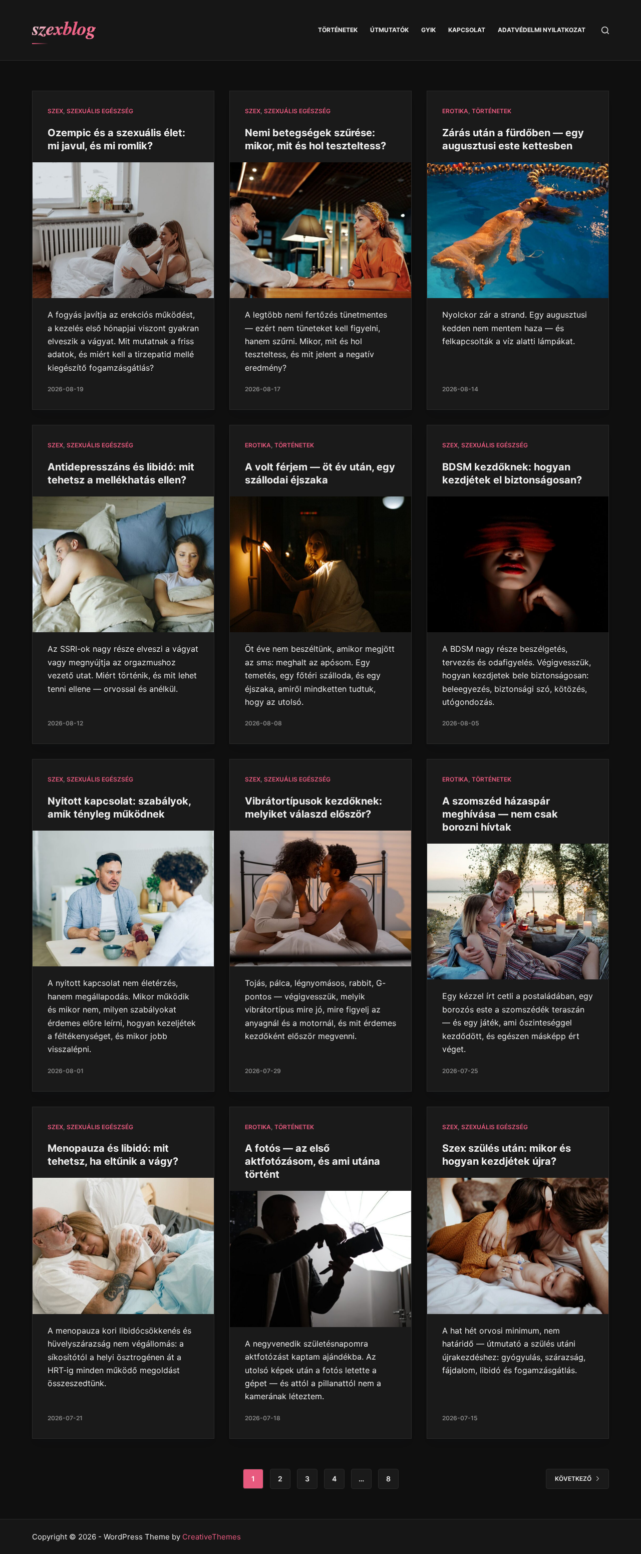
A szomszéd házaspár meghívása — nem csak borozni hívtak (500, 814)
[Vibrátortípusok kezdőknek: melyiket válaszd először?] (320, 899)
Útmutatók (389, 30)
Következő (573, 1478)
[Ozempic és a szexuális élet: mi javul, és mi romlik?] (123, 230)
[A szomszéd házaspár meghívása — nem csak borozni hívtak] (517, 912)
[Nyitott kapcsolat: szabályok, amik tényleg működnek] (123, 899)
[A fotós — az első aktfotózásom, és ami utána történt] (320, 1259)
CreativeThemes (211, 1536)
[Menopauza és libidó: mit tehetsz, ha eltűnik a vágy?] (123, 1246)
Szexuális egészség (100, 111)
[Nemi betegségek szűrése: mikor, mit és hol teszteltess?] (320, 230)
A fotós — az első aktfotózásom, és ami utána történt (312, 1161)
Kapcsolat (466, 30)
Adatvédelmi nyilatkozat (541, 30)
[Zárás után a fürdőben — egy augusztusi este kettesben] (517, 230)
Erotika (455, 111)
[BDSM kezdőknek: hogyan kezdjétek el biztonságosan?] (517, 564)
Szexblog (64, 27)
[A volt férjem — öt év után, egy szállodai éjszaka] (320, 564)
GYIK (428, 30)
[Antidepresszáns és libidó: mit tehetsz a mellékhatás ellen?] (123, 564)
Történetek (338, 30)
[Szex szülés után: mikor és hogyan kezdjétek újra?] (517, 1246)
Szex (55, 111)
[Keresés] (605, 30)
